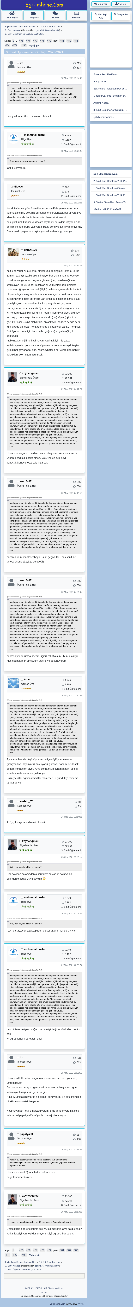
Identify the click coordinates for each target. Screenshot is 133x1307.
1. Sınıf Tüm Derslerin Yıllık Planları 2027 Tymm (112, 195)
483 (76, 40)
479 (49, 40)
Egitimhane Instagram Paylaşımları (112, 88)
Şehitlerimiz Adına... (103, 117)
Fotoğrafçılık (100, 81)
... (17, 41)
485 (14, 45)
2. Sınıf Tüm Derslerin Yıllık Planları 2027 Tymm (112, 181)
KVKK (81, 1304)
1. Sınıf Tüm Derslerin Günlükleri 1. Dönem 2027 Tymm (112, 188)
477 (35, 40)
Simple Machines (55, 1288)
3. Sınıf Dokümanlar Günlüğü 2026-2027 (112, 110)
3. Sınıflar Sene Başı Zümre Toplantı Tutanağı (112, 202)
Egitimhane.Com (57, 1304)
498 (24, 45)
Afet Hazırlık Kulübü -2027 (107, 209)
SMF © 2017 (41, 1288)
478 (42, 40)
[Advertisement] (112, 45)
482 (69, 40)
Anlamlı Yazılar (101, 102)
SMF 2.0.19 (29, 1288)
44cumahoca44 (52, 30)
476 (28, 40)
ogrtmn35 (39, 30)
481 (62, 40)
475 (21, 40)
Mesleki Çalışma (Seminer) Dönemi (112, 95)
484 (7, 45)
